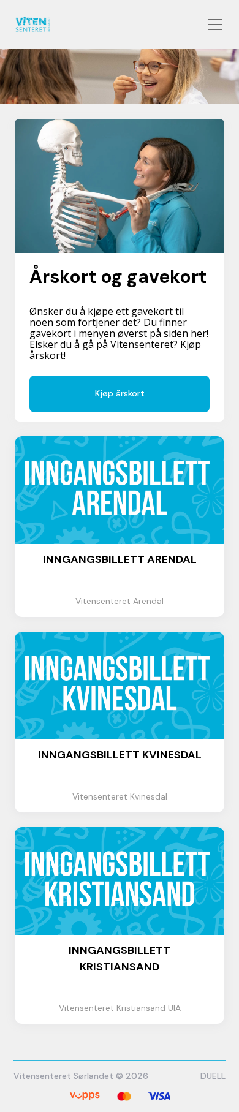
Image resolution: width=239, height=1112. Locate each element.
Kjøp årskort (120, 393)
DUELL (213, 1075)
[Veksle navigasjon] (215, 24)
